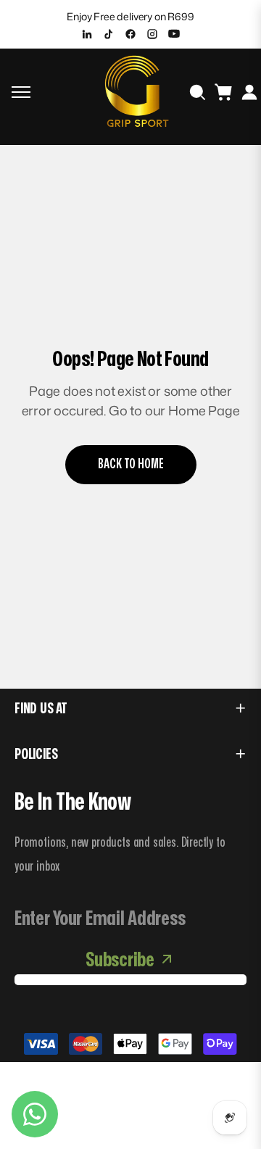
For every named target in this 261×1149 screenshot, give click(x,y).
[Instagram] (152, 34)
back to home (131, 464)
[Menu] (21, 92)
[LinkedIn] (87, 34)
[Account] (249, 92)
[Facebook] (130, 34)
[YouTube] (174, 34)
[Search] (197, 92)
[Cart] (223, 92)
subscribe (120, 960)
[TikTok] (109, 34)
